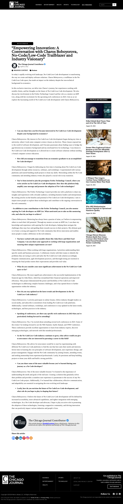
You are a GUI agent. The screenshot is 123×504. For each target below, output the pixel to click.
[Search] (114, 4)
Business (39, 5)
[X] (17, 438)
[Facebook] (13, 438)
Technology (75, 5)
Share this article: (18, 433)
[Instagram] (27, 438)
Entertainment (49, 5)
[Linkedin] (20, 438)
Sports (66, 5)
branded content (48, 423)
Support (77, 485)
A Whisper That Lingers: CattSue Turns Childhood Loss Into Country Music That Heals (98, 180)
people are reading (98, 100)
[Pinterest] (24, 438)
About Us (77, 478)
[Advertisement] (61, 23)
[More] (31, 438)
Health (59, 5)
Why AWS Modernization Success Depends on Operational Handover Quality (98, 208)
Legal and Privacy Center (83, 481)
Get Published (87, 5)
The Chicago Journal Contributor (31, 64)
